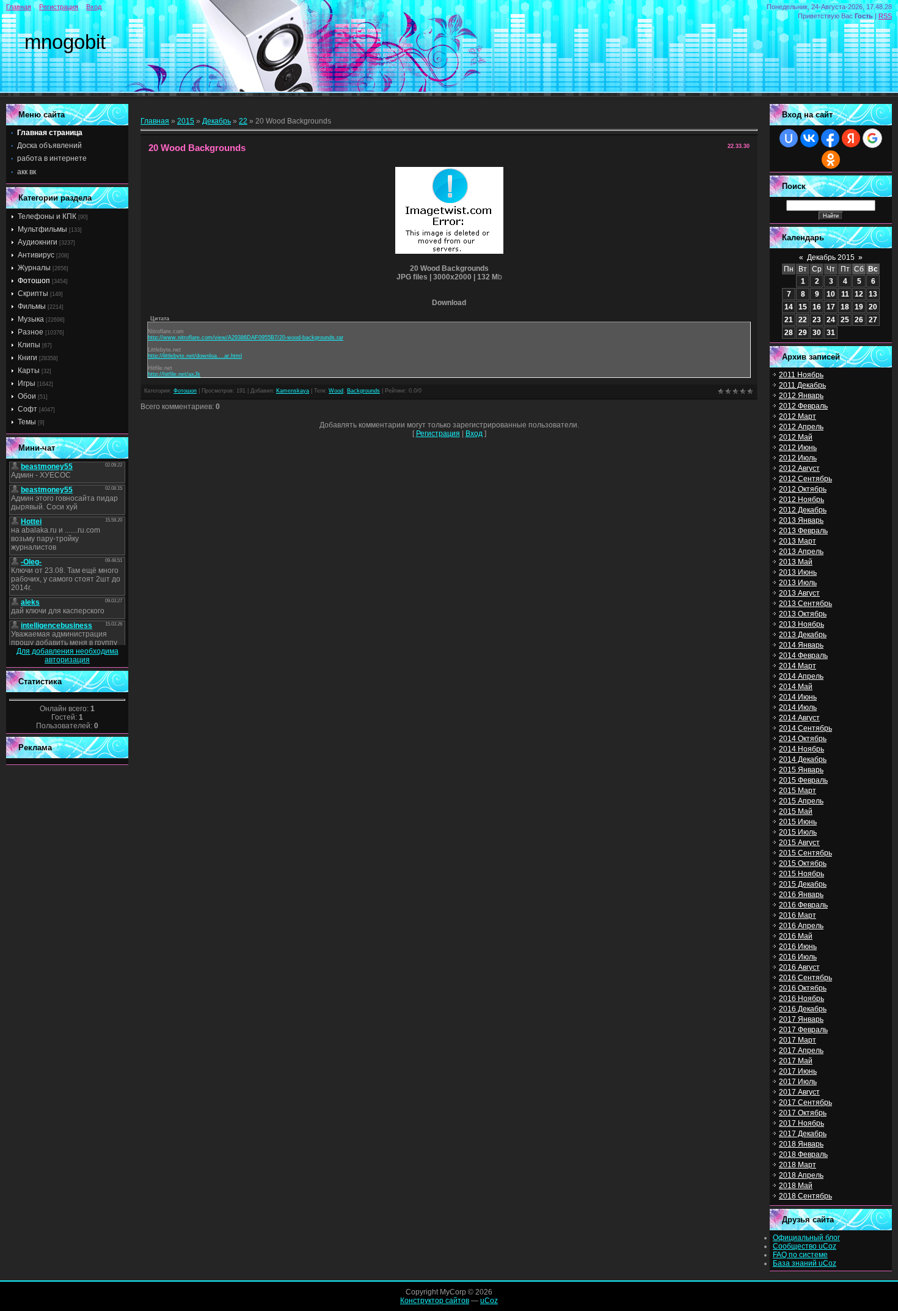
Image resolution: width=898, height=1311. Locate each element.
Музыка (31, 319)
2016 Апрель (801, 925)
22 (243, 121)
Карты (29, 370)
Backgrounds (363, 391)
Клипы (29, 345)
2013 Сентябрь (805, 603)
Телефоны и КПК (47, 216)
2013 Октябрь (803, 614)
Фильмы (32, 306)
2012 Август (799, 468)
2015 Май (795, 811)
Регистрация (58, 6)
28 (788, 332)
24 (831, 320)
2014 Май (795, 686)
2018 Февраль (803, 1154)
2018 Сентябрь (805, 1196)
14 (788, 307)
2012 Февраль (803, 406)
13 (873, 294)
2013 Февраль (803, 530)
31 (831, 332)
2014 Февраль (803, 655)
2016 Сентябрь (805, 977)
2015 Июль (798, 832)
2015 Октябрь (803, 863)
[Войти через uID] (788, 138)
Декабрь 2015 (831, 257)
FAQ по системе (800, 1254)
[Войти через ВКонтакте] (809, 138)
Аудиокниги (37, 242)
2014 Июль (798, 707)
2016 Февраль (803, 905)
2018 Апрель (801, 1175)
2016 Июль (798, 957)
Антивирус (36, 255)
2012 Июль (798, 458)
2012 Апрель (801, 427)
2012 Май (795, 437)
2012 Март (797, 416)
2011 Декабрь (802, 385)
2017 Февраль (803, 1029)
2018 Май (795, 1185)
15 (802, 307)
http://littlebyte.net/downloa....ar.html (195, 356)
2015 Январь (801, 770)
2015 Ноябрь (801, 874)
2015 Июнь (798, 822)
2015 (185, 121)
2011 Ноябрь (801, 375)
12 (859, 294)
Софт (27, 409)
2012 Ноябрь (801, 499)
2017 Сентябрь (805, 1102)
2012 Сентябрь (805, 479)
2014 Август (799, 718)
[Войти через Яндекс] (851, 138)
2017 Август (799, 1092)
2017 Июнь (798, 1071)
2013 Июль (798, 582)
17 (831, 307)
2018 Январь (801, 1144)
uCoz (489, 1300)
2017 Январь (801, 1019)
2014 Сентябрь (805, 728)
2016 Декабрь (803, 1009)
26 (859, 320)
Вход (93, 6)
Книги (27, 357)
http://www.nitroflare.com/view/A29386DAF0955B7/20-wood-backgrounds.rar (245, 337)
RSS (885, 16)
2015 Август (799, 842)
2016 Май (795, 936)
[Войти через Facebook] (830, 138)
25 (845, 320)
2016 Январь (801, 894)
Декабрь (216, 121)
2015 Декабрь (803, 884)
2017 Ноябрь (801, 1123)
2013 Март (797, 541)
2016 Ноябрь (801, 998)
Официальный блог (806, 1237)
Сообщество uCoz (804, 1246)
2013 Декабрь (803, 634)
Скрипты (33, 293)
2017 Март (797, 1040)
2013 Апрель (801, 551)
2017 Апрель (801, 1050)
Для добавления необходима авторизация (67, 655)
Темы (27, 422)
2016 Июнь (798, 946)
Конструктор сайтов (434, 1300)
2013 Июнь (798, 572)
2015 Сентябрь (805, 853)
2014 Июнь (798, 697)
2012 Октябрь (803, 489)
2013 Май (795, 562)
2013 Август (799, 593)
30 (816, 332)
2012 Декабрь (803, 510)
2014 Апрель (801, 676)
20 (873, 307)
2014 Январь (801, 645)
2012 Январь (801, 395)
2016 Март (797, 915)
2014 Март (797, 666)
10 (831, 294)
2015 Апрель (801, 801)
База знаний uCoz (804, 1263)
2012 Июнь (798, 447)
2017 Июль (798, 1081)
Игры (26, 383)
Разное (30, 332)
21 (788, 320)
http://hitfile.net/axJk (174, 374)
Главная (18, 6)
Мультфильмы (42, 229)
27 (873, 320)
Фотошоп (34, 280)
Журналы (34, 268)
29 (802, 332)
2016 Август (799, 967)
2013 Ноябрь (801, 624)
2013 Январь (801, 520)
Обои (27, 396)
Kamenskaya (292, 391)
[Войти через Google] (872, 138)
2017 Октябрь (803, 1113)
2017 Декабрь (803, 1133)
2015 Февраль (803, 780)
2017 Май (795, 1061)
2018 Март (797, 1165)
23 (816, 320)
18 (845, 307)
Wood (336, 391)
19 (859, 307)
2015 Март (797, 790)
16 (816, 307)
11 (845, 294)
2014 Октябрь (803, 738)
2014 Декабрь (803, 759)
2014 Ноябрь (801, 749)
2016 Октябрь (803, 988)
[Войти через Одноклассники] (831, 159)
